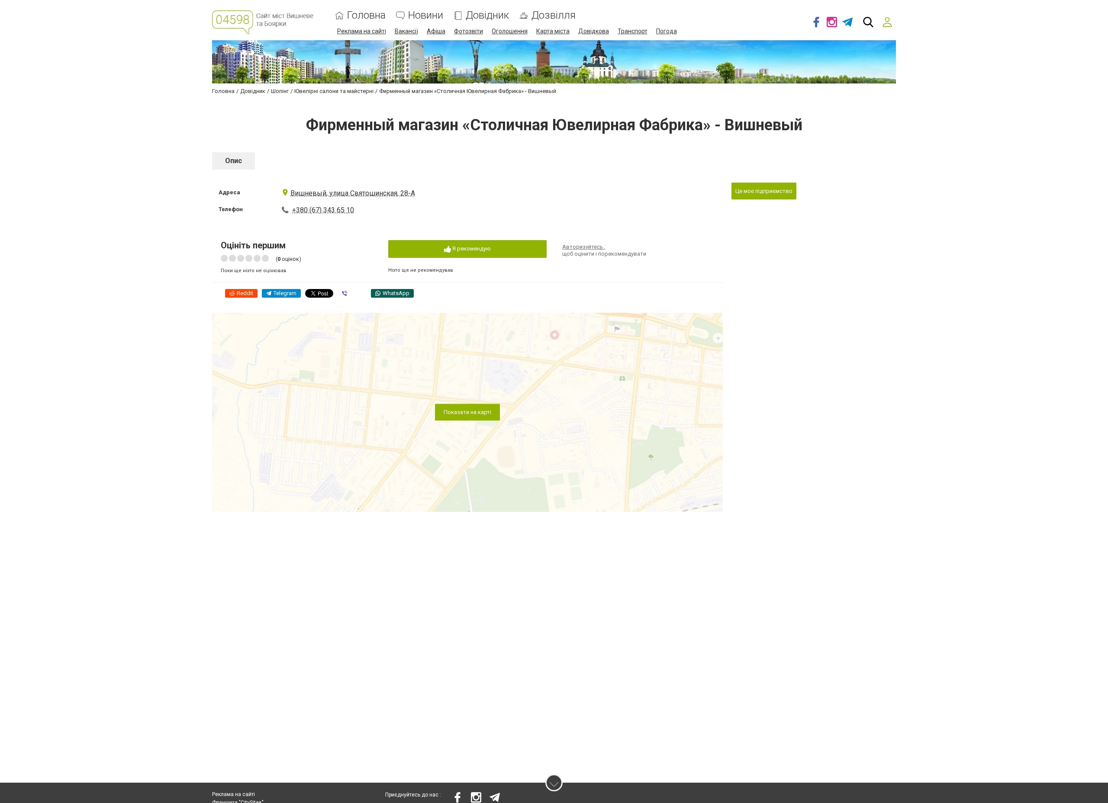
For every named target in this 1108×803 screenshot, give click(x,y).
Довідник (487, 15)
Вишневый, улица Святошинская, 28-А (352, 193)
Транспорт (632, 31)
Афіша (436, 31)
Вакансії (406, 31)
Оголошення (510, 31)
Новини (425, 15)
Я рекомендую (471, 248)
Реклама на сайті (361, 31)
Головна (366, 15)
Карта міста (553, 31)
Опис (233, 161)
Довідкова (593, 31)
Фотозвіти (468, 31)
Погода (666, 31)
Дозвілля (553, 15)
